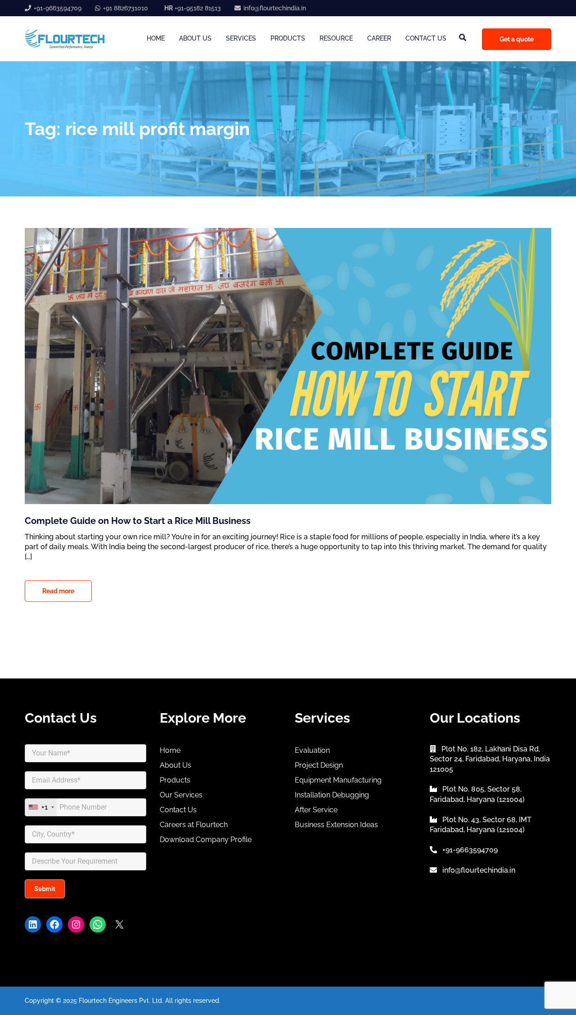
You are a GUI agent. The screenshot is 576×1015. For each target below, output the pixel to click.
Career (379, 38)
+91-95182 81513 (192, 8)
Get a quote (517, 39)
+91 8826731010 (125, 8)
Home (156, 38)
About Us (195, 38)
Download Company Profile (206, 839)
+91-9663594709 (57, 8)
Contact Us (425, 38)
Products (287, 38)
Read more (58, 591)
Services (241, 38)
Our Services (181, 795)
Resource (336, 38)
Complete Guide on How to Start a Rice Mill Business (138, 520)
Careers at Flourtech (194, 824)
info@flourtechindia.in (274, 8)
